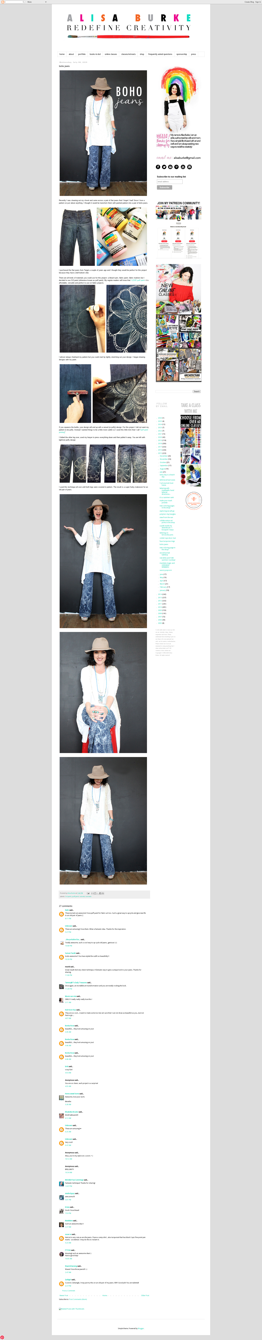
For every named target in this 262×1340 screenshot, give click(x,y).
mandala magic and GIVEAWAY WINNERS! (167, 565)
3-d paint (68, 896)
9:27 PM (68, 932)
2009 (160, 610)
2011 (160, 604)
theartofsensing (71, 1266)
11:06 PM (68, 975)
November (164, 459)
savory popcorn (166, 570)
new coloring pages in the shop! (167, 507)
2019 (160, 440)
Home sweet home (72, 1094)
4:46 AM (68, 1046)
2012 (160, 601)
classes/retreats (128, 54)
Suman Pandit (70, 953)
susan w (68, 1234)
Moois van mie (70, 996)
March (162, 584)
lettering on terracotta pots (166, 534)
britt (66, 1066)
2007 (160, 617)
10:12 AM (68, 1159)
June (161, 574)
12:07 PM (68, 1186)
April (162, 581)
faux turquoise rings (167, 541)
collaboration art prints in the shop (167, 521)
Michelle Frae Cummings (74, 1180)
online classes (111, 54)
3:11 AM (68, 1002)
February (163, 587)
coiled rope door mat (168, 538)
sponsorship (181, 54)
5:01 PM (68, 1200)
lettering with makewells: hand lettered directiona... (167, 491)
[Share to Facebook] (100, 893)
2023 (160, 428)
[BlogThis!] (95, 893)
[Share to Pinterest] (103, 893)
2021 (160, 434)
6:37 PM (68, 1286)
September (164, 466)
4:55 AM (68, 1086)
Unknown (68, 926)
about (71, 54)
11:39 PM (68, 989)
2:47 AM (68, 1272)
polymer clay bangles (168, 514)
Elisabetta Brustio (71, 1112)
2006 (160, 620)
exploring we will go (167, 511)
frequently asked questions (160, 54)
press (193, 54)
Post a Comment (68, 1291)
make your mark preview (166, 501)
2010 (160, 607)
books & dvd (95, 54)
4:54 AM (68, 1073)
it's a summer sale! (167, 497)
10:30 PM (68, 959)
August (163, 469)
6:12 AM (68, 1118)
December (164, 456)
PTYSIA (68, 1250)
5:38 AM (68, 1104)
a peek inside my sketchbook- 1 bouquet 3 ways (167, 528)
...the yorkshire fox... (72, 939)
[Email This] (92, 893)
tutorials (88, 896)
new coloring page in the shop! (167, 549)
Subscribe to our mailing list (171, 177)
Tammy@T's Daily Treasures (76, 983)
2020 (160, 437)
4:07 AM (68, 1018)
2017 (160, 447)
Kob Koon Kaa (70, 1010)
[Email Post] (88, 893)
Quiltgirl (68, 1280)
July (161, 472)
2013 (160, 598)
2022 (160, 431)
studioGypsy (70, 1193)
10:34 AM (68, 1172)
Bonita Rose (69, 1026)
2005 (160, 623)
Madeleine (69, 1221)
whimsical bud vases (167, 480)
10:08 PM (68, 946)
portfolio (82, 54)
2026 (160, 418)
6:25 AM (68, 1132)
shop (142, 54)
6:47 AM (68, 1145)
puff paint (75, 896)
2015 (160, 453)
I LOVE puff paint (138, 280)
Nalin (67, 910)
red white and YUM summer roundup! (167, 559)
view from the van (166, 517)
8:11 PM (68, 919)
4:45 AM (68, 1032)
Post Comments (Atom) (78, 1299)
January (163, 590)
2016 (160, 450)
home (62, 54)
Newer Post (64, 1295)
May (161, 577)
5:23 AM (68, 1243)
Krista (67, 1207)
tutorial (82, 896)
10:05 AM (68, 1259)
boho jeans (164, 544)
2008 (160, 613)
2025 (160, 421)
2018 (160, 444)
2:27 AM (68, 1227)
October (163, 462)
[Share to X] (97, 893)
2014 (160, 594)
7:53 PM (68, 1213)
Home (104, 1295)
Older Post (145, 1295)
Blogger (141, 1328)
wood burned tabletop (165, 554)
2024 (160, 424)
